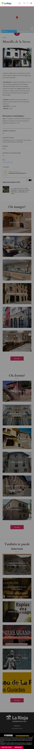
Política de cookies (8, 741)
